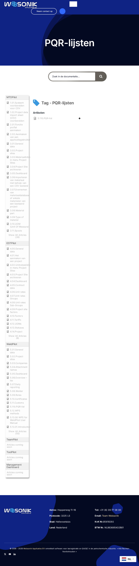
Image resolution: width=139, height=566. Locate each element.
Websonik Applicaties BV (34, 548)
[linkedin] (15, 554)
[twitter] (5, 554)
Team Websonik (110, 515)
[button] (17, 97)
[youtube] (10, 554)
